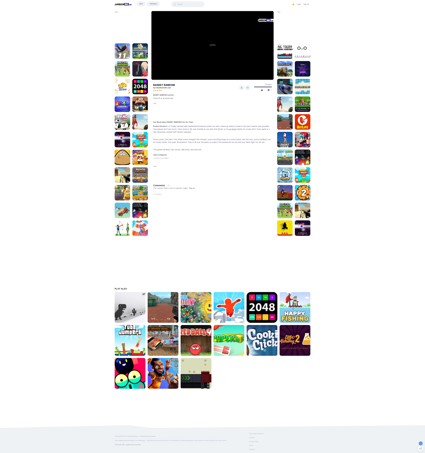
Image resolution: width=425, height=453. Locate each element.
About (251, 445)
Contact (251, 437)
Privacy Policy (253, 441)
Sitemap (252, 449)
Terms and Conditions (256, 434)
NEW (141, 4)
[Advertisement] (131, 27)
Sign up (306, 4)
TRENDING (153, 4)
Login (299, 4)
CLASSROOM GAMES (161, 158)
